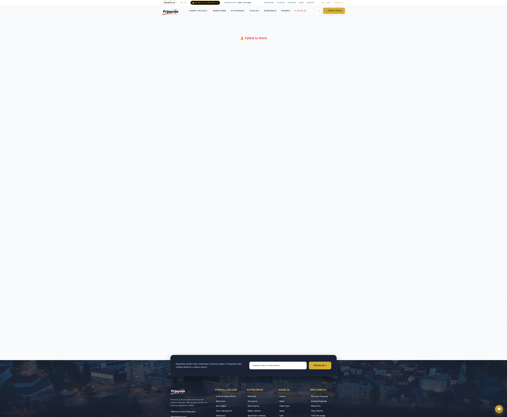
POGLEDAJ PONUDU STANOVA (277, 240)
